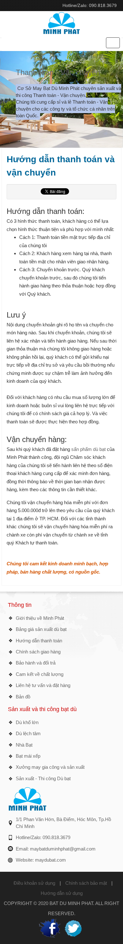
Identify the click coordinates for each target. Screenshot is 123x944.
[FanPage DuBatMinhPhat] (50, 927)
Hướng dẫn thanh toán (39, 640)
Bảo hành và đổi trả (36, 662)
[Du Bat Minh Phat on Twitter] (73, 927)
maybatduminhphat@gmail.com (63, 848)
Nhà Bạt (24, 745)
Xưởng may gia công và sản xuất (50, 767)
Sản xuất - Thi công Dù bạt (43, 778)
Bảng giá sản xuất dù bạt (41, 629)
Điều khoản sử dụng (34, 883)
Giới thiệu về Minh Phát (40, 618)
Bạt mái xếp (28, 756)
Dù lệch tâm (28, 733)
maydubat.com (50, 860)
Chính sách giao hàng (38, 651)
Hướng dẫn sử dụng (62, 893)
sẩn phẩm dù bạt (88, 449)
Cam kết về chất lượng (39, 674)
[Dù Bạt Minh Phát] (61, 22)
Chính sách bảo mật (86, 883)
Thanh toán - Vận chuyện (58, 72)
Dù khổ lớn (27, 722)
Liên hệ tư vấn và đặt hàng (43, 685)
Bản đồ (23, 696)
